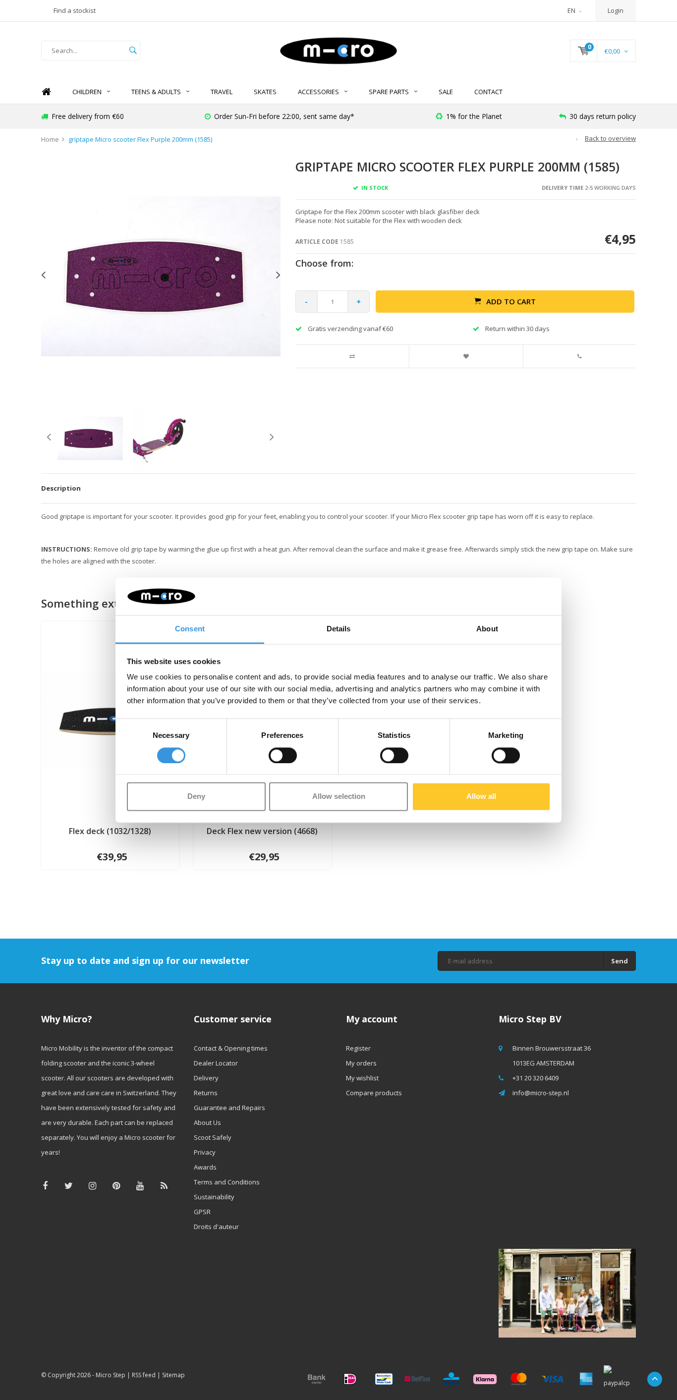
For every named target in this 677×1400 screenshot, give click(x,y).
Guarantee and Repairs (229, 1107)
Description (61, 488)
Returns (206, 1092)
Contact (488, 91)
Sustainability (214, 1196)
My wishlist (362, 1077)
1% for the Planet (474, 116)
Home (46, 92)
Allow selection (338, 796)
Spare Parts (389, 91)
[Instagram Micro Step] (92, 1186)
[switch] (283, 755)
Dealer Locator (216, 1063)
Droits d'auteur (216, 1226)
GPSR (202, 1211)
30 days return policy (602, 116)
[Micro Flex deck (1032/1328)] (110, 719)
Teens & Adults (156, 91)
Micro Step (110, 1375)
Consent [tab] (190, 629)
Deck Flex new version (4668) (262, 831)
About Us (207, 1122)
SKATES (265, 91)
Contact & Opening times (231, 1048)
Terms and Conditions (227, 1181)
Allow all (481, 796)
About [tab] (487, 629)
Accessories (318, 91)
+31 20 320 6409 (535, 1077)
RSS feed (144, 1375)
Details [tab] (339, 629)
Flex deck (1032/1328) (110, 831)
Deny (196, 796)
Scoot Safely (212, 1137)
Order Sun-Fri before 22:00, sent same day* (284, 116)
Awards (205, 1167)
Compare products (374, 1092)
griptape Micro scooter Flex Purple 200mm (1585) (140, 139)
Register (358, 1048)
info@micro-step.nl (540, 1092)
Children (87, 91)
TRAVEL (221, 91)
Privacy (205, 1152)
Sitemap (173, 1375)
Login (615, 10)
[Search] (132, 50)
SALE (446, 91)
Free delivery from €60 (88, 116)
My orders (361, 1063)
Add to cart (511, 301)
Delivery (206, 1077)
